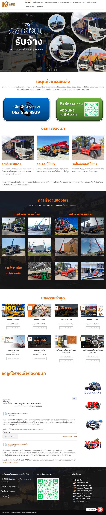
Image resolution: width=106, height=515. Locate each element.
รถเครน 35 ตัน (92, 320)
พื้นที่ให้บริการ (92, 2)
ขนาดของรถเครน (51, 2)
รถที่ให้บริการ (37, 2)
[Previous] (5, 42)
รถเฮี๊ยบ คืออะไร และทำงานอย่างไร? (93, 351)
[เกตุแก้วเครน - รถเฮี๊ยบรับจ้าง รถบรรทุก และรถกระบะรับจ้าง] (12, 4)
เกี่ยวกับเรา (30, 7)
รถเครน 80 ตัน (39, 320)
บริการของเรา (65, 2)
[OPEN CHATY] (100, 509)
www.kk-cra (7, 462)
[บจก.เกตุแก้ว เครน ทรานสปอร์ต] (8, 401)
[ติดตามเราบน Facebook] (3, 496)
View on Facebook (67, 436)
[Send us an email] (7, 496)
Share (75, 436)
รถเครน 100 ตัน (13, 320)
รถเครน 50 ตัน (66, 320)
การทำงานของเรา (79, 2)
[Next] (101, 42)
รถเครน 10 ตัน (39, 350)
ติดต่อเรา (40, 7)
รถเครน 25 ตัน (13, 350)
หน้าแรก (28, 2)
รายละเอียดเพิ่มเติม (13, 328)
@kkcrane (11, 491)
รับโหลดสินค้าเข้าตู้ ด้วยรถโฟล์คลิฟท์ (66, 351)
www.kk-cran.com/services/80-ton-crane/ (27, 429)
